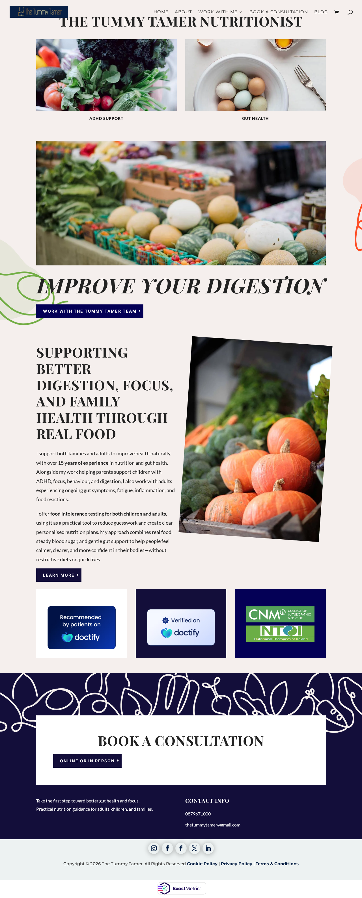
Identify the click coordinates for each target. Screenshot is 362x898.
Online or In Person (87, 760)
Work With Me (218, 12)
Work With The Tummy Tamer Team (90, 311)
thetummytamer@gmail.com (212, 824)
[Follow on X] (194, 848)
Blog (321, 12)
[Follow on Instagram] (154, 848)
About (183, 12)
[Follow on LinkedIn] (208, 848)
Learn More (59, 575)
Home (161, 12)
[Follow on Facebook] (167, 848)
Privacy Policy (236, 863)
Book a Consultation (278, 12)
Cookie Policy (202, 863)
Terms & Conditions (277, 863)
